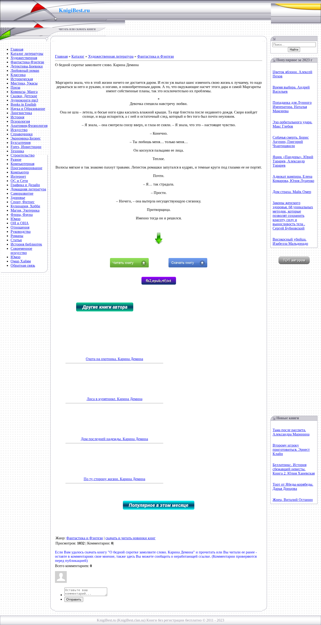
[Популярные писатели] (294, 263)
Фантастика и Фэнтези (155, 56)
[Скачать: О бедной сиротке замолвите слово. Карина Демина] (187, 266)
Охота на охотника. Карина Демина (114, 359)
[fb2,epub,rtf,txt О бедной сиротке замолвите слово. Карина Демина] (158, 283)
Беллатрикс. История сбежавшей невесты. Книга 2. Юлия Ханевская (294, 469)
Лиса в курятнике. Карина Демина (114, 399)
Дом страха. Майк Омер (292, 192)
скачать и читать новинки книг (131, 538)
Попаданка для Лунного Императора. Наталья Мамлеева (292, 107)
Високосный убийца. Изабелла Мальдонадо (290, 241)
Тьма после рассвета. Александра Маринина (291, 432)
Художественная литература (110, 56)
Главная (61, 56)
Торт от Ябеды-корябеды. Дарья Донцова (293, 486)
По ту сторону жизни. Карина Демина (114, 479)
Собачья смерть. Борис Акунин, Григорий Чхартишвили (291, 141)
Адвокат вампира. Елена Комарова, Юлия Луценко (293, 178)
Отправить (73, 599)
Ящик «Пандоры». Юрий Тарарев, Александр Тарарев (293, 161)
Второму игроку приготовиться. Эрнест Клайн (291, 449)
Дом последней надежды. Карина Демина (114, 439)
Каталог (77, 56)
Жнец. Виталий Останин (293, 500)
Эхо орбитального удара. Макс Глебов (292, 124)
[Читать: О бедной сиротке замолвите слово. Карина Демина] (129, 266)
